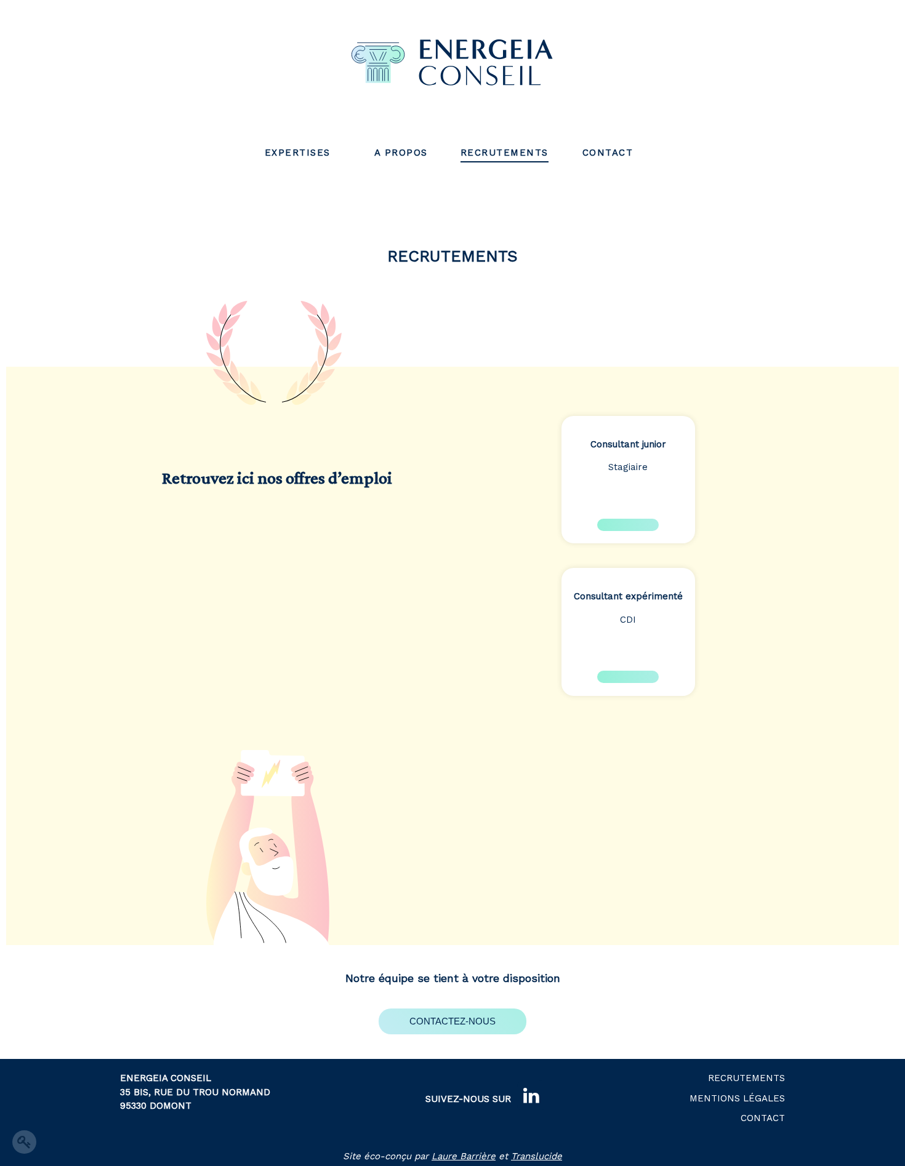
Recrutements (505, 152)
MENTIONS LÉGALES (737, 1098)
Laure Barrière (464, 1156)
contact (608, 152)
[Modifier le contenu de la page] (24, 1142)
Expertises (298, 152)
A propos (401, 152)
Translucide (536, 1156)
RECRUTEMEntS (746, 1078)
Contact (763, 1118)
